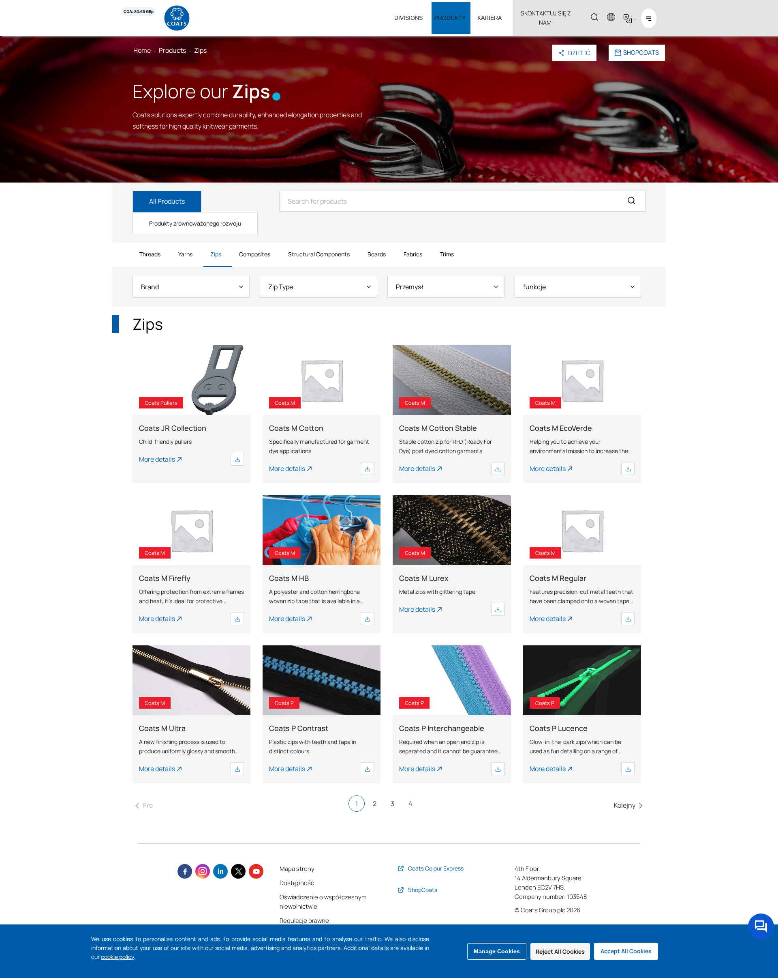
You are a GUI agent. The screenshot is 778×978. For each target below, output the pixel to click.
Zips (215, 254)
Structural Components (319, 254)
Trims (447, 254)
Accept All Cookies (626, 951)
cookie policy (117, 957)
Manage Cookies (497, 951)
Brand (150, 286)
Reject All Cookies (560, 951)
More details (157, 459)
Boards (377, 254)
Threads (149, 254)
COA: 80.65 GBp (139, 11)
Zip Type (280, 286)
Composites (254, 254)
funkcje (534, 286)
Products (172, 50)
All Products (167, 201)
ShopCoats (641, 52)
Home (142, 50)
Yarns (185, 254)
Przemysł (409, 286)
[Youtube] (256, 871)
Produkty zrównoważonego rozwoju (195, 223)
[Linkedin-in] (220, 871)
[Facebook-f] (184, 871)
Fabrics (413, 254)
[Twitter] (238, 871)
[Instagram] (202, 871)
